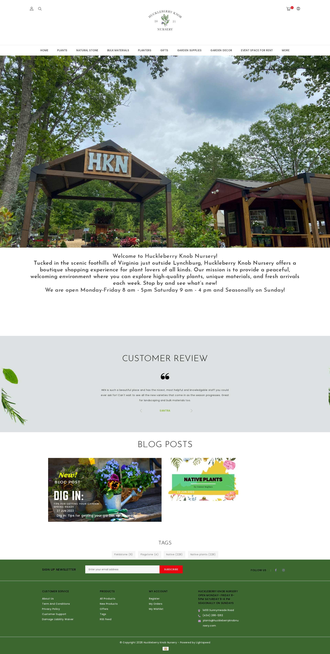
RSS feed (106, 619)
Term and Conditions (56, 604)
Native (174, 554)
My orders (155, 604)
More (286, 50)
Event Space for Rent (257, 50)
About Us (48, 598)
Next (318, 241)
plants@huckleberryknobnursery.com (221, 623)
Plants (62, 50)
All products (107, 598)
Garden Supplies (189, 50)
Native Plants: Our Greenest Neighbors (209, 496)
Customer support (54, 614)
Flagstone (150, 554)
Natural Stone (87, 50)
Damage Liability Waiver (58, 619)
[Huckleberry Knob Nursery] (165, 22)
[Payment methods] (164, 648)
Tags (103, 614)
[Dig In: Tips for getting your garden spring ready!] (105, 490)
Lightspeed (203, 642)
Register (154, 598)
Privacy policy (51, 609)
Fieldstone (123, 554)
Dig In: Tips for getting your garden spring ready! (97, 515)
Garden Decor (221, 50)
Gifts (164, 50)
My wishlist (156, 609)
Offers (104, 609)
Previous (12, 241)
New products (109, 604)
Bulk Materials (118, 50)
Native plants (203, 554)
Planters (144, 50)
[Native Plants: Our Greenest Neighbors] (225, 480)
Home (44, 50)
